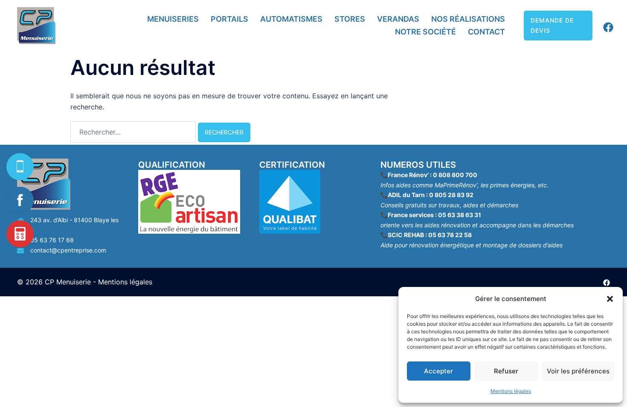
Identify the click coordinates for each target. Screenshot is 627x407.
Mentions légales (511, 391)
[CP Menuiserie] (36, 25)
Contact (486, 31)
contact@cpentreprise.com (68, 250)
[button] (610, 299)
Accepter (438, 371)
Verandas (398, 18)
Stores (349, 18)
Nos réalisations (468, 18)
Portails (229, 18)
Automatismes (291, 18)
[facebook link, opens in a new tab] (606, 25)
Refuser (506, 371)
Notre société (425, 31)
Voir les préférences (578, 371)
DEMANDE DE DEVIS (552, 25)
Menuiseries (173, 18)
